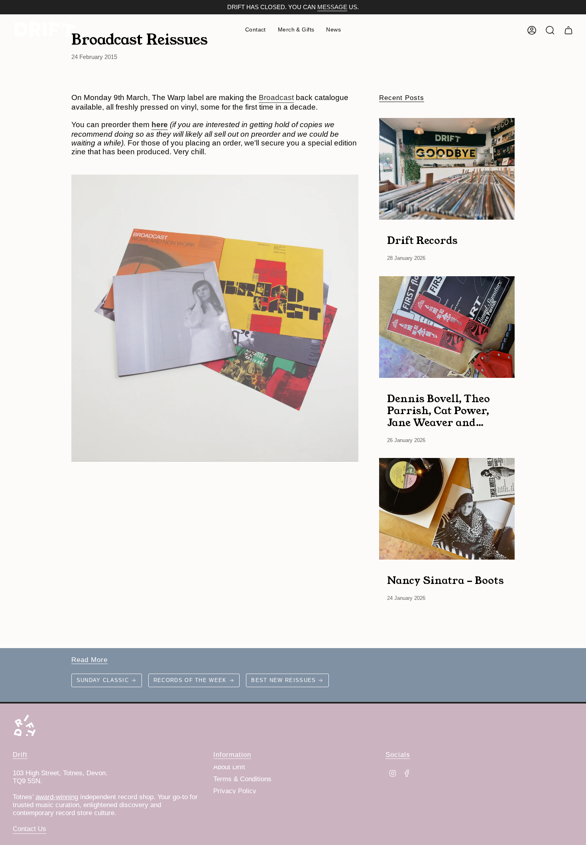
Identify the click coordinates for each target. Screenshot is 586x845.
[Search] (550, 30)
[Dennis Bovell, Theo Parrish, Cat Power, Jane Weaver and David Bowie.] (447, 327)
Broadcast (276, 97)
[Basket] (568, 30)
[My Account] (532, 30)
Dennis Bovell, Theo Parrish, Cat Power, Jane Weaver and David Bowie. (438, 410)
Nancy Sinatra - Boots (445, 580)
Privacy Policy (234, 791)
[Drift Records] (447, 169)
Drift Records (422, 240)
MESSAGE (332, 7)
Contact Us (29, 829)
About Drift (229, 767)
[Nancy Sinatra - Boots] (447, 509)
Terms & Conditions (242, 779)
